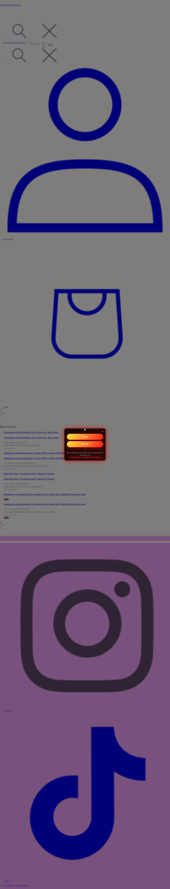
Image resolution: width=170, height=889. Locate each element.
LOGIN (85, 437)
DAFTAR (85, 444)
